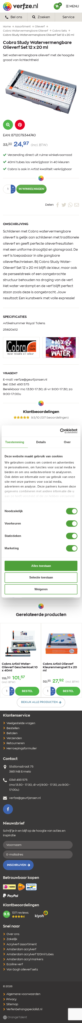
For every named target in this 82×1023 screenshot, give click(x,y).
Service (68, 17)
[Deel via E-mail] (76, 205)
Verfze (20, 6)
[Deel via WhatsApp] (70, 205)
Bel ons (16, 17)
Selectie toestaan (41, 577)
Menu (74, 6)
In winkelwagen (31, 189)
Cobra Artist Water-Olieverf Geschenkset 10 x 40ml (20, 667)
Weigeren (41, 589)
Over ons (13, 934)
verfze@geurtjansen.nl (30, 379)
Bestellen (13, 728)
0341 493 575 (19, 384)
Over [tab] (67, 442)
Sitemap (12, 1004)
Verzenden (14, 738)
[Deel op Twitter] (64, 205)
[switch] (71, 523)
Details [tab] (41, 442)
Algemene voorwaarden (23, 994)
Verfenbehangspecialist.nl (24, 1009)
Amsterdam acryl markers (25, 959)
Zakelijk (12, 939)
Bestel (27, 691)
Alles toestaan (41, 565)
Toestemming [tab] (14, 442)
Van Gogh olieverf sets (22, 969)
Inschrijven (16, 865)
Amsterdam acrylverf (21, 949)
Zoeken (43, 17)
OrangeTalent (17, 1017)
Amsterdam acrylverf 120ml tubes (30, 954)
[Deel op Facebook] (57, 205)
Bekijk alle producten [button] (39, 702)
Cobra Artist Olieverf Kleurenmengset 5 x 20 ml (60, 667)
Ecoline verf (15, 964)
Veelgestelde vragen (21, 723)
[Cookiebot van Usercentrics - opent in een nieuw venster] (60, 431)
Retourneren (16, 743)
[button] (20, 125)
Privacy (11, 999)
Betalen (12, 733)
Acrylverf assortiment (22, 944)
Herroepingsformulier (22, 748)
